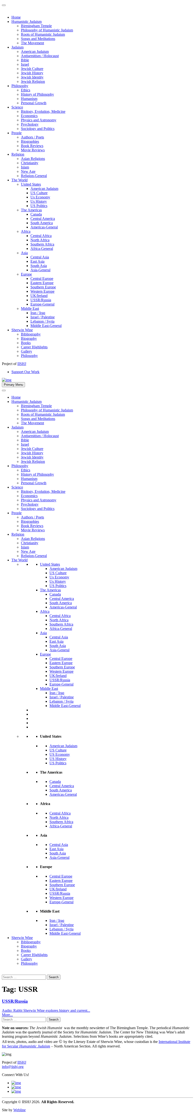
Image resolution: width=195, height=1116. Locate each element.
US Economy (59, 754)
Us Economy (59, 577)
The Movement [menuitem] (32, 43)
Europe (45, 654)
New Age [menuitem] (28, 171)
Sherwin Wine (22, 938)
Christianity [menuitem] (29, 163)
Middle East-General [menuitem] (46, 326)
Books (26, 950)
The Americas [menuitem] (31, 210)
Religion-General (34, 556)
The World (19, 560)
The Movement (32, 423)
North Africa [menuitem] (39, 240)
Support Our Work (25, 372)
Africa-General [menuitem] (41, 249)
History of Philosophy (37, 474)
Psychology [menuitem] (30, 124)
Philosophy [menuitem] (19, 86)
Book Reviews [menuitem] (32, 146)
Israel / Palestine (61, 697)
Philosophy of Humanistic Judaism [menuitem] (47, 30)
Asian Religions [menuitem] (33, 159)
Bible (25, 440)
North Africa (58, 620)
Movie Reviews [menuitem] (33, 150)
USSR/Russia (59, 680)
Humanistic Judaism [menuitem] (26, 22)
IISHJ (21, 1062)
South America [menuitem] (41, 223)
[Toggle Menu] (4, 390)
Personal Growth (33, 483)
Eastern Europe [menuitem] (42, 283)
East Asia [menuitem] (37, 261)
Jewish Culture (32, 449)
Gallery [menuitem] (26, 351)
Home (16, 397)
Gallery (26, 959)
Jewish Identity (32, 457)
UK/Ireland (58, 676)
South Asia (57, 646)
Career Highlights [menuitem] (34, 347)
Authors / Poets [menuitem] (32, 137)
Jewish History (32, 453)
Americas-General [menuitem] (44, 227)
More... (7, 1015)
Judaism (17, 427)
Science (17, 487)
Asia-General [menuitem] (40, 270)
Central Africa (60, 616)
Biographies (30, 521)
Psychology (30, 504)
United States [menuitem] (31, 184)
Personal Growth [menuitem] (33, 103)
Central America (61, 599)
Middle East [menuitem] (30, 308)
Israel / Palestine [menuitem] (42, 317)
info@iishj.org (13, 1067)
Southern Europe (62, 667)
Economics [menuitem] (29, 116)
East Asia (56, 641)
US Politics (57, 586)
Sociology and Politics (37, 509)
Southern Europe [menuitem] (43, 287)
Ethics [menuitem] (25, 90)
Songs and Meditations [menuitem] (38, 39)
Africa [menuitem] (25, 231)
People (16, 513)
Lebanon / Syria (61, 701)
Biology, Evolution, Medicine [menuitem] (43, 111)
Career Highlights (34, 955)
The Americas (50, 590)
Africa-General (60, 629)
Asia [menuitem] (24, 253)
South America (60, 603)
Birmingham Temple (36, 406)
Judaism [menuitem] (17, 47)
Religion (17, 534)
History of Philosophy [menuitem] (37, 94)
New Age (28, 551)
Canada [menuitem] (36, 214)
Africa (44, 611)
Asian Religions (33, 539)
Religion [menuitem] (17, 154)
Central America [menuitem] (42, 219)
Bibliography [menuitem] (31, 334)
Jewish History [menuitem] (32, 73)
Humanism (29, 479)
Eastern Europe (61, 663)
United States (50, 564)
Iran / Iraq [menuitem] (37, 313)
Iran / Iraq (56, 693)
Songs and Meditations (38, 419)
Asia (43, 633)
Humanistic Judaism (26, 402)
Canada (55, 594)
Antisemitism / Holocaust (40, 436)
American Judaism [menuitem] (35, 51)
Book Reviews (32, 526)
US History (58, 759)
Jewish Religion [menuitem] (33, 81)
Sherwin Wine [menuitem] (22, 330)
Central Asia (58, 637)
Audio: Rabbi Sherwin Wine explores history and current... (46, 1010)
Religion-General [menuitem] (34, 176)
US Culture (58, 573)
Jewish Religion (33, 461)
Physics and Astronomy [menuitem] (38, 120)
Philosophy (19, 466)
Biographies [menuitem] (30, 141)
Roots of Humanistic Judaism (43, 414)
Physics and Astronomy (38, 500)
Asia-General (59, 650)
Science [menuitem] (17, 107)
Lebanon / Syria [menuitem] (42, 321)
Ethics (25, 470)
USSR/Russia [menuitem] (40, 300)
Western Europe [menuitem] (42, 291)
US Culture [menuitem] (39, 193)
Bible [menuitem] (25, 60)
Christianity (29, 543)
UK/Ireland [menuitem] (39, 296)
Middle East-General (65, 706)
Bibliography (31, 942)
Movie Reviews (33, 530)
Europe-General (61, 684)
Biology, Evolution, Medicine (43, 491)
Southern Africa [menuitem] (42, 244)
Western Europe (61, 671)
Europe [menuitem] (26, 274)
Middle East (49, 688)
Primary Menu (13, 384)
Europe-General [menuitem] (42, 304)
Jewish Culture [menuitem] (32, 69)
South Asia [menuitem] (38, 266)
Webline (19, 1110)
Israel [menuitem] (25, 64)
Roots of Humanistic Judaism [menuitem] (43, 34)
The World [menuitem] (19, 180)
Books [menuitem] (26, 343)
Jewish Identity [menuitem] (32, 77)
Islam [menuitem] (25, 167)
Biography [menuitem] (29, 338)
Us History (57, 581)
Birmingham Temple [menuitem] (36, 26)
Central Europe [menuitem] (41, 279)
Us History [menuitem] (38, 201)
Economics (29, 496)
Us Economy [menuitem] (40, 197)
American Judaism (35, 432)
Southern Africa (61, 624)
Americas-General (63, 607)
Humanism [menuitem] (29, 99)
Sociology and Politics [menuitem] (37, 129)
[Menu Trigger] (4, 5)
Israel (25, 444)
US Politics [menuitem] (38, 206)
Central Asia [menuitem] (39, 257)
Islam (25, 547)
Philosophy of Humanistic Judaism (47, 410)
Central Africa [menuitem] (41, 236)
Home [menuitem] (16, 17)
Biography (29, 946)
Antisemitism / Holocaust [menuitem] (40, 56)
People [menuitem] (16, 133)
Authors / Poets (32, 517)
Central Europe (60, 659)
